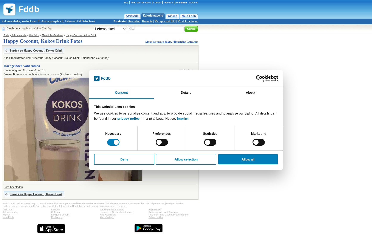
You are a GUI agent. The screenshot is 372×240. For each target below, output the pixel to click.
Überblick (7, 209)
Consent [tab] (121, 92)
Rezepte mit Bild (165, 21)
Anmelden (181, 2)
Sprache (193, 2)
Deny (124, 159)
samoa (55, 74)
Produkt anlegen (188, 21)
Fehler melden (156, 217)
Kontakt (157, 2)
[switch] (162, 142)
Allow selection (186, 159)
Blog (126, 2)
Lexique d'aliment (60, 214)
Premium (168, 2)
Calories (55, 212)
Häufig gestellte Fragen (112, 209)
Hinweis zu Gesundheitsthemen (116, 212)
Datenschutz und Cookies (163, 212)
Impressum (155, 209)
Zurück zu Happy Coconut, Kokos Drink (36, 50)
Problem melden (71, 74)
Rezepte (147, 21)
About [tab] (250, 92)
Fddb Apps (56, 217)
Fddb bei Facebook (141, 2)
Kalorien (55, 209)
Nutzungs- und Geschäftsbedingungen (169, 214)
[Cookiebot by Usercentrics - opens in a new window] (259, 78)
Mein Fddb (189, 16)
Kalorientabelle (153, 15)
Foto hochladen (13, 187)
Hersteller (134, 21)
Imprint (183, 118)
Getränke (34, 35)
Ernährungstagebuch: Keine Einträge (29, 28)
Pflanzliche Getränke (52, 35)
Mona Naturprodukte (158, 41)
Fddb (6, 35)
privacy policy (128, 118)
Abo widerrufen (108, 214)
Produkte (119, 21)
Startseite (132, 16)
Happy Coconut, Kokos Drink (81, 35)
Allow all (248, 159)
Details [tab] (186, 92)
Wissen (172, 16)
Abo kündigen (107, 217)
